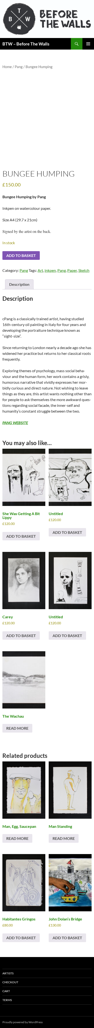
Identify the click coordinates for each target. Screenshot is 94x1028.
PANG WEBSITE (15, 422)
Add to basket (21, 255)
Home (7, 66)
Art (40, 270)
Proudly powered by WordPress (22, 1022)
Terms (7, 1000)
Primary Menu (88, 44)
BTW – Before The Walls (25, 43)
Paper (72, 270)
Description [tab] (19, 284)
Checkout (10, 982)
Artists (7, 973)
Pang (19, 66)
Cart (6, 991)
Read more (17, 728)
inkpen (50, 270)
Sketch (83, 270)
